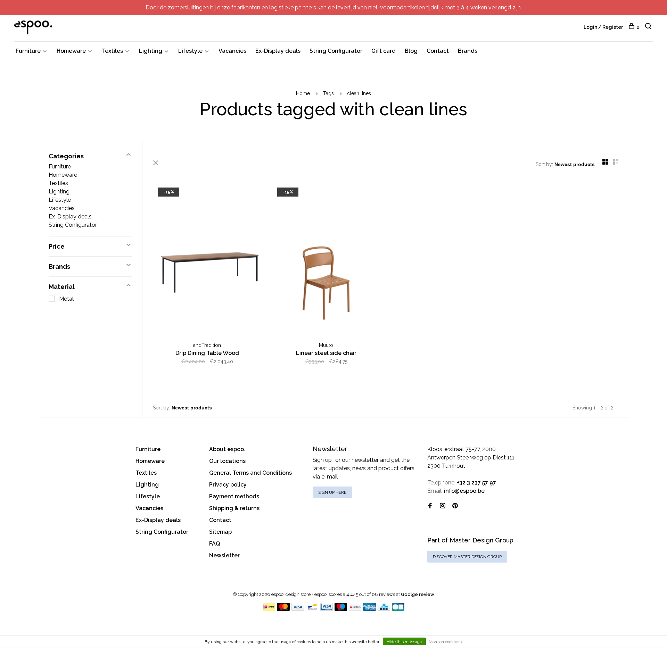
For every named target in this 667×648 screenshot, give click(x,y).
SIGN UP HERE (332, 492)
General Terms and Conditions (250, 473)
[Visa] (297, 609)
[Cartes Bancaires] (398, 609)
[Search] (649, 27)
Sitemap (220, 532)
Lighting (150, 51)
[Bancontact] (312, 609)
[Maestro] (341, 609)
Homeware (71, 51)
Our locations (227, 461)
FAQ (214, 543)
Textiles (112, 51)
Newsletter (224, 555)
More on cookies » (446, 641)
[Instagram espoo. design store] (442, 506)
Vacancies (232, 51)
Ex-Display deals (277, 51)
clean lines (359, 93)
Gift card (383, 51)
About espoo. (227, 449)
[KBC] (384, 609)
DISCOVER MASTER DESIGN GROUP (467, 556)
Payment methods (234, 496)
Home (303, 93)
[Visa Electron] (326, 609)
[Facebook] (430, 506)
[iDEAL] (269, 609)
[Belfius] (355, 609)
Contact (438, 51)
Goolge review (417, 594)
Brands (467, 51)
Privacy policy (228, 484)
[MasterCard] (283, 609)
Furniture (28, 51)
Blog (411, 51)
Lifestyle (190, 51)
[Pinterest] (455, 506)
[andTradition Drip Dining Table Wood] (207, 261)
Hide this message (404, 641)
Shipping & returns (234, 508)
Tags (328, 93)
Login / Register (603, 27)
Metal (66, 299)
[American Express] (369, 609)
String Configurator (336, 51)
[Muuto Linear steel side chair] (326, 261)
